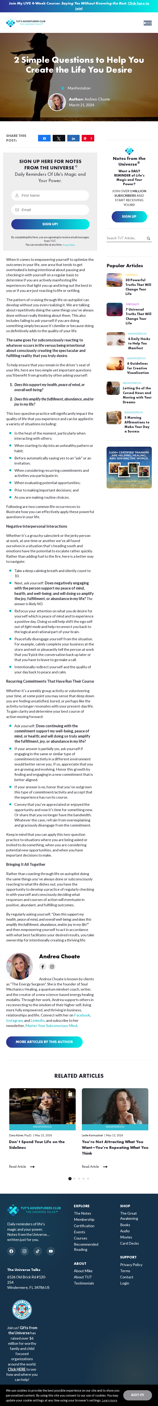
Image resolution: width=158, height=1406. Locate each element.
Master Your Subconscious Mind (51, 1025)
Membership (84, 1219)
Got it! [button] (137, 1395)
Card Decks (129, 1243)
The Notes (82, 1213)
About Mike (83, 1270)
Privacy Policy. (69, 245)
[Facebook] (11, 1251)
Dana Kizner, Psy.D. (20, 1135)
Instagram (14, 1020)
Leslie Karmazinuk (92, 1135)
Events (79, 1232)
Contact (126, 1277)
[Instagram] (24, 1251)
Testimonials (84, 1283)
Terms (125, 1270)
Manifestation (79, 88)
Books (125, 1224)
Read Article (17, 1167)
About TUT (83, 1277)
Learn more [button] (109, 1400)
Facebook (82, 1015)
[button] (148, 23)
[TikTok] (38, 1251)
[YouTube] (51, 1251)
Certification (84, 1225)
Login (124, 1283)
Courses (80, 1238)
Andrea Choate (97, 99)
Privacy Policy (131, 1264)
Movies (126, 1237)
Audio (125, 1231)
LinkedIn (38, 1020)
